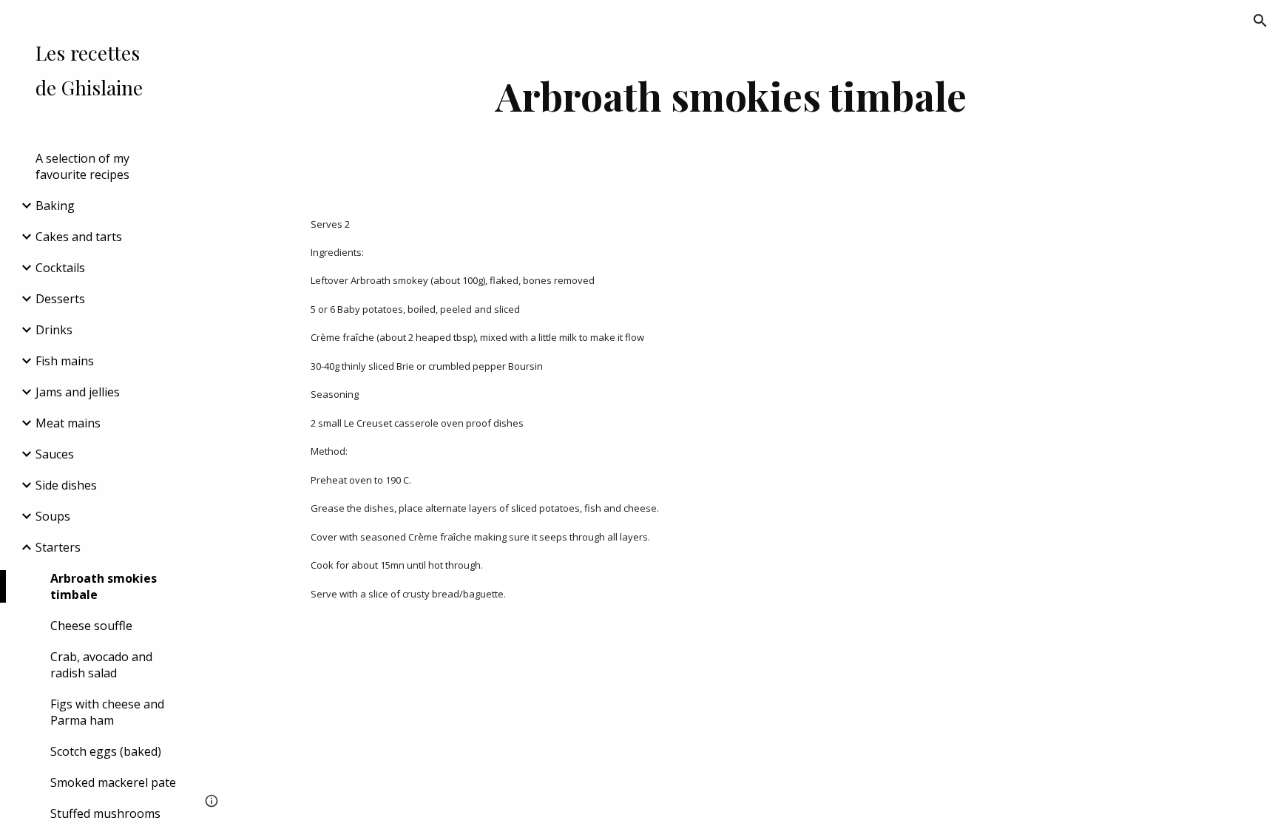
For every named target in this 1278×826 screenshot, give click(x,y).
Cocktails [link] (60, 268)
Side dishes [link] (66, 485)
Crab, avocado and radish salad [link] (101, 665)
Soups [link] (53, 516)
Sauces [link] (55, 454)
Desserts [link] (60, 299)
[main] (731, 95)
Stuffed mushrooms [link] (105, 813)
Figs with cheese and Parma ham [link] (107, 712)
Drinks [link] (54, 330)
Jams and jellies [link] (78, 392)
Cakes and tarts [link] (79, 236)
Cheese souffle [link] (91, 625)
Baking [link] (55, 205)
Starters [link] (58, 547)
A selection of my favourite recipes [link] (82, 166)
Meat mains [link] (68, 423)
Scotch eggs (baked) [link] (105, 751)
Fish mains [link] (65, 361)
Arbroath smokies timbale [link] (103, 586)
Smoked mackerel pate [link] (113, 782)
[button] (1260, 20)
